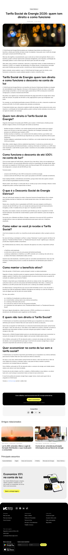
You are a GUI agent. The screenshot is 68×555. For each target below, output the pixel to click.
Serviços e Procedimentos (31, 522)
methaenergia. (12, 381)
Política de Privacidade (30, 518)
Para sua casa (6, 515)
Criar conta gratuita (50, 520)
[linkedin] (39, 412)
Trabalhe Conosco (29, 525)
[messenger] (36, 412)
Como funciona (6, 520)
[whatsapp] (28, 412)
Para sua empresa (7, 518)
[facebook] (32, 412)
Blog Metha (48, 522)
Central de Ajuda (50, 515)
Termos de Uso (28, 520)
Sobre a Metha (28, 515)
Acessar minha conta (51, 518)
